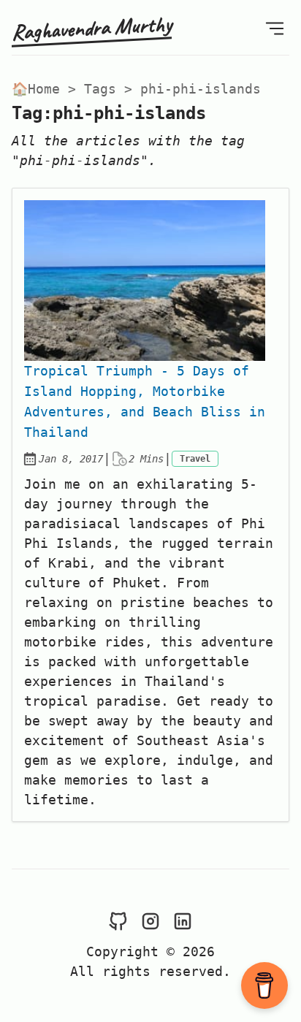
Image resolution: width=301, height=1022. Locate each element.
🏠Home (36, 88)
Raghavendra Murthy (92, 27)
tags (100, 88)
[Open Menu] (274, 27)
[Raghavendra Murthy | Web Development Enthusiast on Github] (118, 920)
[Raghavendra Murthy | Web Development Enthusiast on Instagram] (150, 920)
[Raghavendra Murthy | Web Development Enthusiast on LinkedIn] (182, 920)
